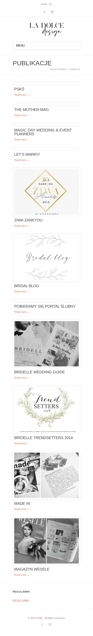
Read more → (22, 94)
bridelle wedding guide (39, 372)
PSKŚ (19, 89)
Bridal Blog (26, 286)
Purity (39, 618)
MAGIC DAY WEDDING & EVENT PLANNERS (43, 132)
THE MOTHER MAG (31, 110)
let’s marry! (27, 154)
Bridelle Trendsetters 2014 (43, 438)
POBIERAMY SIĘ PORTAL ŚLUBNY (44, 306)
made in (22, 503)
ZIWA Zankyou (28, 220)
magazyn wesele (31, 569)
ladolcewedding (58, 69)
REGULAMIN (21, 600)
